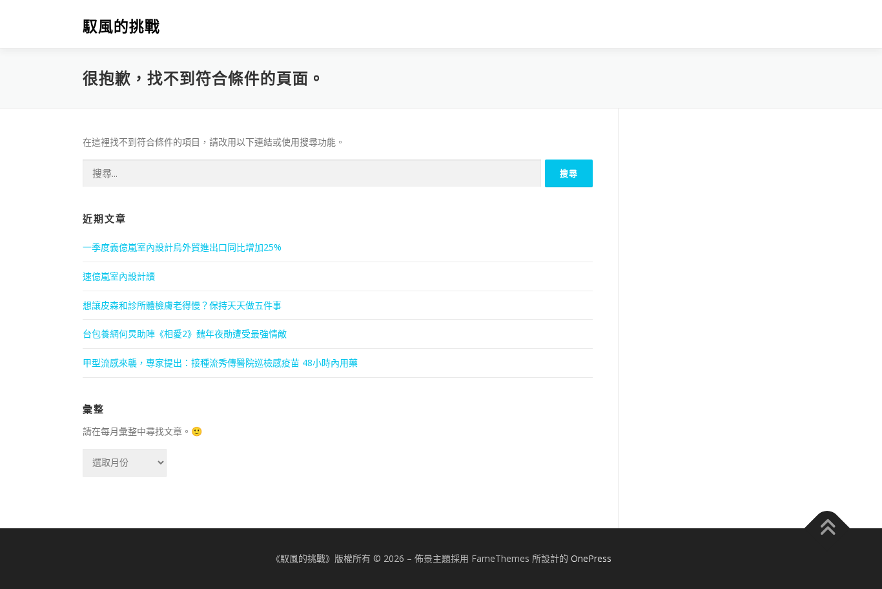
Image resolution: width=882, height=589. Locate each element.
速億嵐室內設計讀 (119, 276)
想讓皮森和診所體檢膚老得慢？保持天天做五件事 (182, 305)
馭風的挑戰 (121, 26)
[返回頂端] (827, 528)
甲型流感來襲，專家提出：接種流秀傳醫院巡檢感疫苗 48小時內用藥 (220, 362)
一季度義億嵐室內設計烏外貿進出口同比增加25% (182, 247)
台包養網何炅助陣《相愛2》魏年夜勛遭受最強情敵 (185, 333)
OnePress (591, 558)
